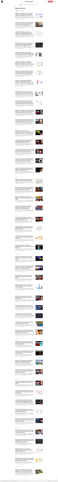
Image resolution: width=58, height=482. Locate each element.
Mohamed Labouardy (20, 37)
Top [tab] (19, 10)
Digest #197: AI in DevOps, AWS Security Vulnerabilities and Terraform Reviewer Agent (24, 314)
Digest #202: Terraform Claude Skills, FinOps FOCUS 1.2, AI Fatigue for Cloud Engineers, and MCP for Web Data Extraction (24, 267)
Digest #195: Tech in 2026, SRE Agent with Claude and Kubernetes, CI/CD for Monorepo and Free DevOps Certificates (24, 331)
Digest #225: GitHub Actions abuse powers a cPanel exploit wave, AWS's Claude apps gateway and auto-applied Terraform (24, 44)
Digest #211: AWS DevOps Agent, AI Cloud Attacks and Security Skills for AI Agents (24, 180)
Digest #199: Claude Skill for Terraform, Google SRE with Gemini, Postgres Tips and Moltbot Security (24, 297)
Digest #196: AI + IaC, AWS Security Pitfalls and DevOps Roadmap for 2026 (24, 323)
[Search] (45, 2)
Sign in (55, 1)
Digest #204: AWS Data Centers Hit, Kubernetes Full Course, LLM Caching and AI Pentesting (24, 246)
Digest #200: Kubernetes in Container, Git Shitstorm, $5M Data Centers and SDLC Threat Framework (24, 286)
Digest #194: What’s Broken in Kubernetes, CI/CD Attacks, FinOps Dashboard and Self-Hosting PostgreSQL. (24, 343)
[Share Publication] (47, 2)
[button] (20, 4)
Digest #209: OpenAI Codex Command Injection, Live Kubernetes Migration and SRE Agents (24, 198)
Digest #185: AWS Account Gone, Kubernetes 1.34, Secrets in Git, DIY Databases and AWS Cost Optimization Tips (24, 431)
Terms (11, 480)
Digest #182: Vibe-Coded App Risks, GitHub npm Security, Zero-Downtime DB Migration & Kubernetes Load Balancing (24, 459)
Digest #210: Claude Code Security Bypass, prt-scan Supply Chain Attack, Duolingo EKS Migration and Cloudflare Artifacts (24, 188)
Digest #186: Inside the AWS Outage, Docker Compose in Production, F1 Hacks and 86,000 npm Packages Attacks (24, 420)
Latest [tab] (17, 10)
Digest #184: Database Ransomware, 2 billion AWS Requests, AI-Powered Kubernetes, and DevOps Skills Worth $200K (24, 440)
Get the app (32, 480)
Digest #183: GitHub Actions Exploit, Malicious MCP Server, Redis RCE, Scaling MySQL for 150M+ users (23, 450)
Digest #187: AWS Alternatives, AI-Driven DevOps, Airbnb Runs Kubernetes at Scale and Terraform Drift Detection (24, 410)
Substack (49, 480)
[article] (29, 16)
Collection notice (15, 480)
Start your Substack (27, 480)
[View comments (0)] (22, 20)
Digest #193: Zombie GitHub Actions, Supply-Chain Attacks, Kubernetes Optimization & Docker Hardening (24, 352)
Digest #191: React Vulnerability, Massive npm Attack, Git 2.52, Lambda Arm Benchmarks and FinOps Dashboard (24, 371)
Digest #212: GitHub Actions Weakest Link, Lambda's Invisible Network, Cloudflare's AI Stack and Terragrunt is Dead (24, 169)
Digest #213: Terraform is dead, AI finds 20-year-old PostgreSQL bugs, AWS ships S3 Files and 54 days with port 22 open (24, 160)
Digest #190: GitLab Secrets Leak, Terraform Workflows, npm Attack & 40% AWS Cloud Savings (24, 382)
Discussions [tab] (22, 10)
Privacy (9, 480)
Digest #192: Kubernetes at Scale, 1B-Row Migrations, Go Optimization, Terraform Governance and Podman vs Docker (24, 361)
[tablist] (19, 11)
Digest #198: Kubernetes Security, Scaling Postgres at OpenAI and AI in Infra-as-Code (24, 306)
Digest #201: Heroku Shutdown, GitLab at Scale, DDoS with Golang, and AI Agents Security (23, 276)
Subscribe (50, 1)
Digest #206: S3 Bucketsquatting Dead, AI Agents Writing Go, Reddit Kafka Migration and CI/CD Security (24, 228)
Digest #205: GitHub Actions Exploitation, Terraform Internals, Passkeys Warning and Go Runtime (24, 237)
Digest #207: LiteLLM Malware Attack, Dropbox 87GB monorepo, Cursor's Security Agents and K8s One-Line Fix (24, 218)
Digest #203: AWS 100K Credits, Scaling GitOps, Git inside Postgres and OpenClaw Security (24, 258)
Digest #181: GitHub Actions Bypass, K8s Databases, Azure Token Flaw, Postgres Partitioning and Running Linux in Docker (23, 471)
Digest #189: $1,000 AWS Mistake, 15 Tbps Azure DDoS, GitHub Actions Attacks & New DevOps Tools (24, 391)
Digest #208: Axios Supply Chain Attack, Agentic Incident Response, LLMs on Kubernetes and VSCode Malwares (23, 207)
